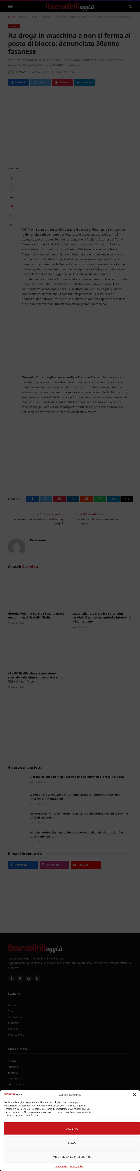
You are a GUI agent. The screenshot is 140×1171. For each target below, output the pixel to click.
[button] (134, 1094)
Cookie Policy (61, 1166)
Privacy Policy (76, 1166)
